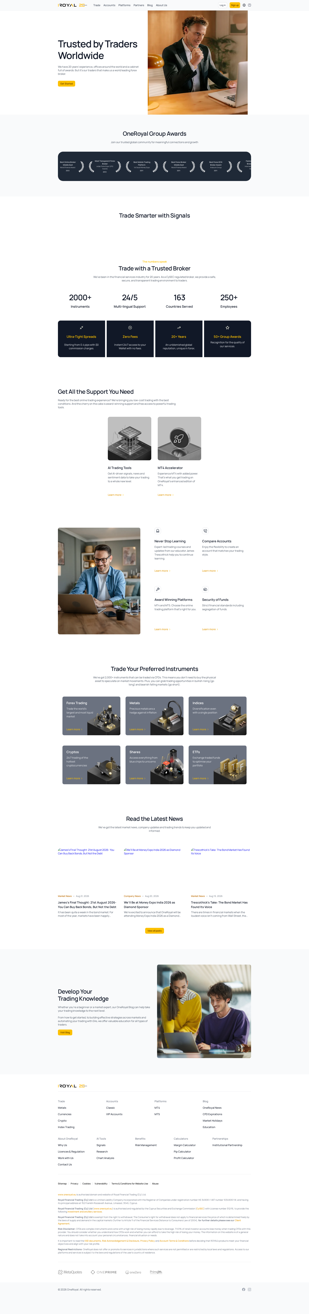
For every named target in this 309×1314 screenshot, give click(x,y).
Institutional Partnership (227, 1145)
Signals (101, 1145)
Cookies (86, 1183)
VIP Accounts (114, 1114)
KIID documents (93, 1240)
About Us (161, 5)
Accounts (109, 5)
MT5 (157, 1114)
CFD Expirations (212, 1114)
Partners (139, 5)
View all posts (155, 930)
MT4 (157, 1107)
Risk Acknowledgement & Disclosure (120, 1240)
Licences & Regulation (71, 1151)
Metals (62, 1107)
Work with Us (65, 1158)
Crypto (62, 1120)
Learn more (114, 495)
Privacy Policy (147, 1240)
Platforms (124, 5)
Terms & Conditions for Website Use (130, 1183)
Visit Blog (65, 1032)
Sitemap (62, 1183)
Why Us (62, 1145)
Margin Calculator (185, 1145)
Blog (150, 5)
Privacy (74, 1183)
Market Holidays (212, 1120)
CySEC (200, 1208)
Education (209, 1127)
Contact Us (65, 1164)
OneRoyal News (212, 1107)
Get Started (66, 83)
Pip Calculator (182, 1151)
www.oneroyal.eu (67, 1194)
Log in (223, 5)
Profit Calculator (184, 1158)
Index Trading (66, 1127)
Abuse (155, 1183)
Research (102, 1151)
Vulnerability (101, 1183)
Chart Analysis (105, 1158)
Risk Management (146, 1145)
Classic (110, 1107)
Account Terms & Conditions (174, 1240)
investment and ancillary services (85, 1211)
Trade (96, 5)
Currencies (64, 1114)
